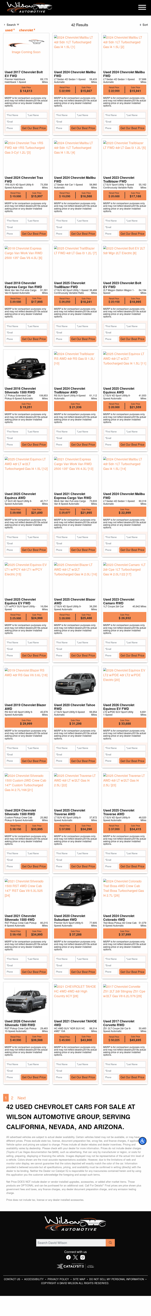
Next (21, 1098)
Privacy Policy (59, 1279)
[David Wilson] (29, 7)
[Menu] (142, 8)
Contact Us (12, 1279)
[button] (142, 1141)
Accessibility (34, 1279)
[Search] (110, 1242)
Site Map (79, 1279)
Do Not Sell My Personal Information (117, 1279)
